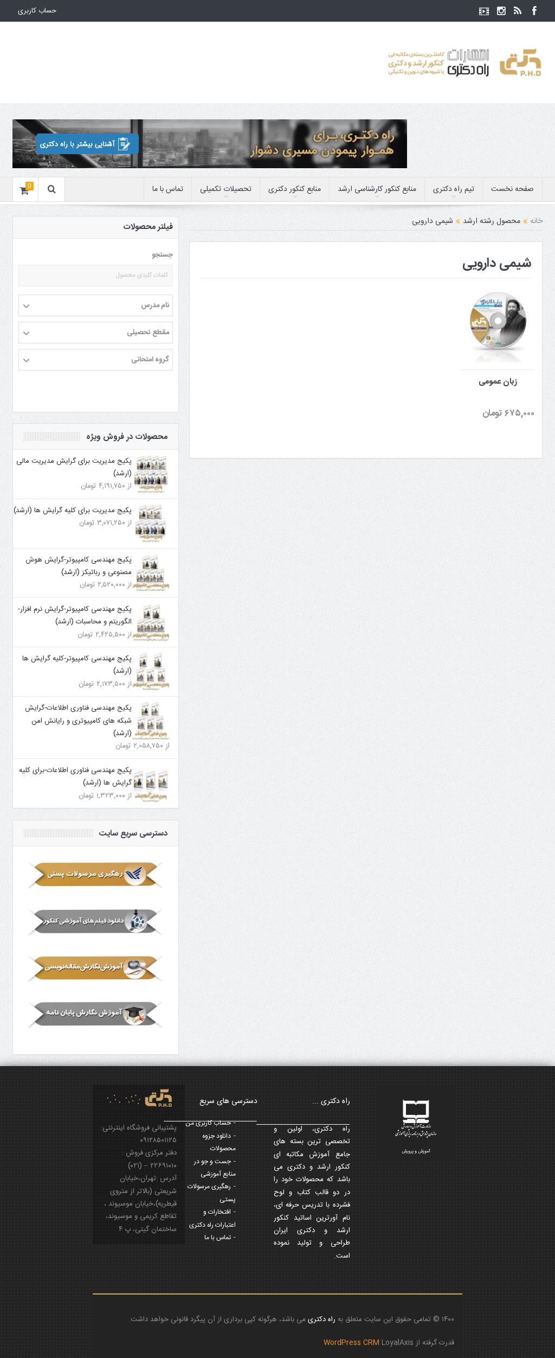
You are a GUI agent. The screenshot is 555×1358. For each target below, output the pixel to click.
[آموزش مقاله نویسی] (95, 968)
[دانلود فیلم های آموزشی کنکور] (95, 922)
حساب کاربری (37, 11)
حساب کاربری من (208, 1123)
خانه (536, 221)
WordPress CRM (353, 1343)
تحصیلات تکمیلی (225, 189)
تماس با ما (167, 189)
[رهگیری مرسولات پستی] (95, 875)
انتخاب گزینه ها (482, 302)
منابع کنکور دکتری (294, 189)
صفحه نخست (512, 189)
